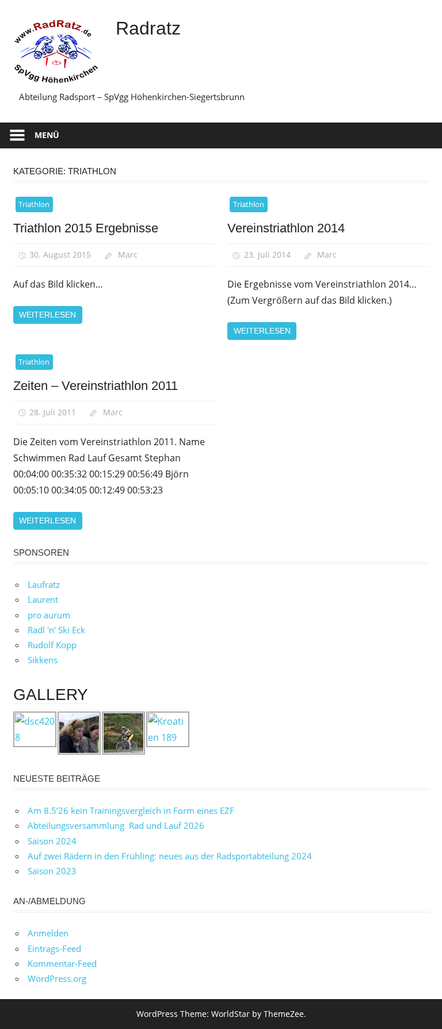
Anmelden (48, 933)
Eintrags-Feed (54, 948)
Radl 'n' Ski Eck (56, 630)
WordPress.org (57, 978)
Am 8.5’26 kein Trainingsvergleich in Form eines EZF (131, 810)
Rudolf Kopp (52, 645)
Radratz (148, 28)
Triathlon (33, 204)
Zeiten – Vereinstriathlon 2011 (95, 385)
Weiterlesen (47, 314)
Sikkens (43, 659)
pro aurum (49, 615)
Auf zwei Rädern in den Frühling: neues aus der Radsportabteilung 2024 (170, 856)
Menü (47, 134)
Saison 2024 (52, 841)
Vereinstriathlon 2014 (286, 228)
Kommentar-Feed (62, 963)
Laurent (43, 599)
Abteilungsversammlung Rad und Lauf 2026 (116, 825)
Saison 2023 (52, 871)
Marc (128, 254)
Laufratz (44, 584)
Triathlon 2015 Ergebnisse (85, 228)
